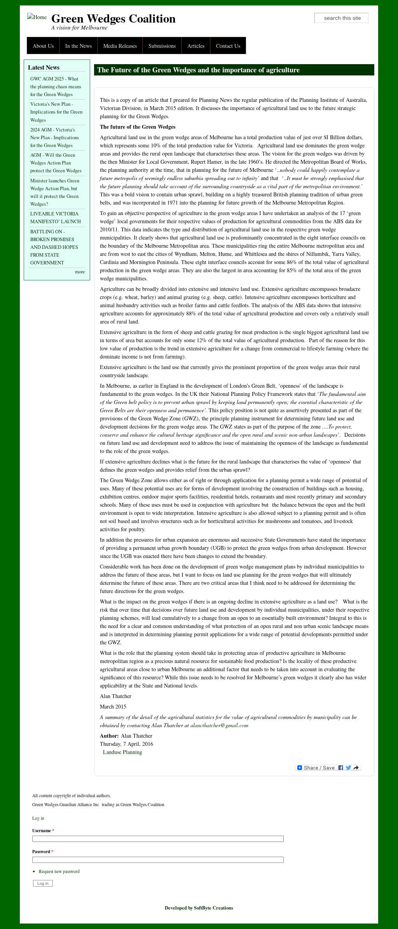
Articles (195, 45)
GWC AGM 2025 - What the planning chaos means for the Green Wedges (55, 86)
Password (43, 851)
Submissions (162, 45)
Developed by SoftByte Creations (199, 907)
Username (43, 830)
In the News (78, 45)
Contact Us (228, 45)
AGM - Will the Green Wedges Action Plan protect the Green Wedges (56, 163)
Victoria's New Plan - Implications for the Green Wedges (56, 112)
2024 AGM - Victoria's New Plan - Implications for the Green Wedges (54, 137)
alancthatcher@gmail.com (219, 725)
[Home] (37, 17)
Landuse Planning (122, 752)
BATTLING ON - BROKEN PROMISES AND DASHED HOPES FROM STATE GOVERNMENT (54, 247)
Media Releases (120, 45)
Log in (38, 818)
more (80, 271)
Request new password (59, 871)
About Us (43, 45)
